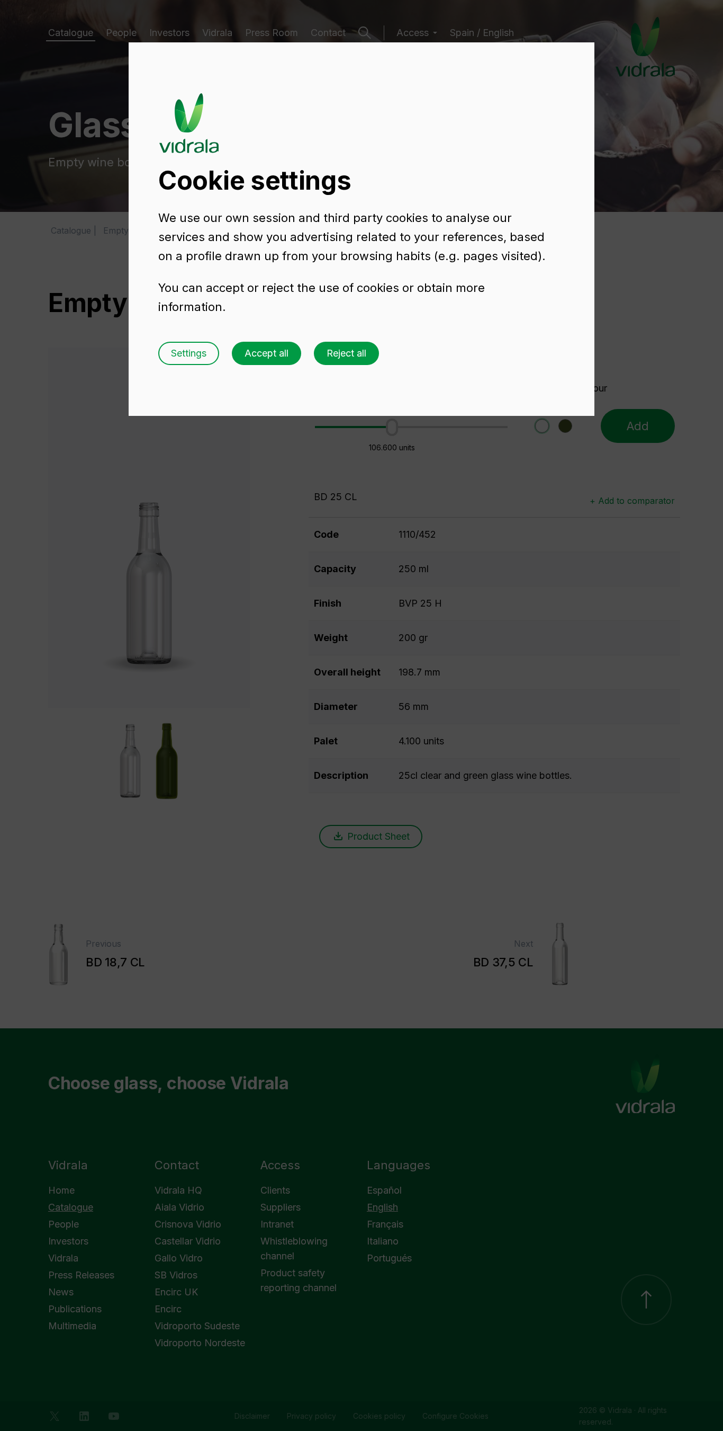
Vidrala (189, 112)
